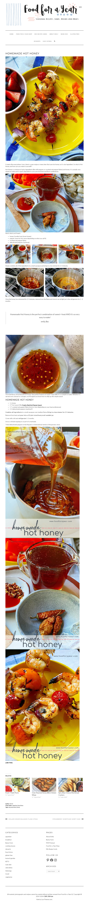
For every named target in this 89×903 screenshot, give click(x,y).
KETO (7, 861)
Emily (11, 803)
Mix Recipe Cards (41, 34)
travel (7, 874)
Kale (51, 896)
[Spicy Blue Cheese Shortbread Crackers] (70, 785)
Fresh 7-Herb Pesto (12, 793)
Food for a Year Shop (24, 34)
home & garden (10, 858)
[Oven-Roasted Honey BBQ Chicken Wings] (44, 785)
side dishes (8, 868)
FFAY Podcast (50, 843)
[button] (17, 254)
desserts (37, 41)
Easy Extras (47, 41)
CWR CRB (47, 896)
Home (12, 34)
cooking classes (10, 846)
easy (9, 807)
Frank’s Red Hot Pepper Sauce (31, 405)
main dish (64, 34)
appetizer (14, 805)
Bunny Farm (9, 843)
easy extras (13, 807)
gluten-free (74, 34)
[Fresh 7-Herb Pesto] (17, 785)
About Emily (53, 34)
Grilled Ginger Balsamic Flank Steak (23, 819)
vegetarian (8, 877)
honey (18, 807)
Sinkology (8, 871)
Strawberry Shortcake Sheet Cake (66, 819)
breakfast (8, 840)
